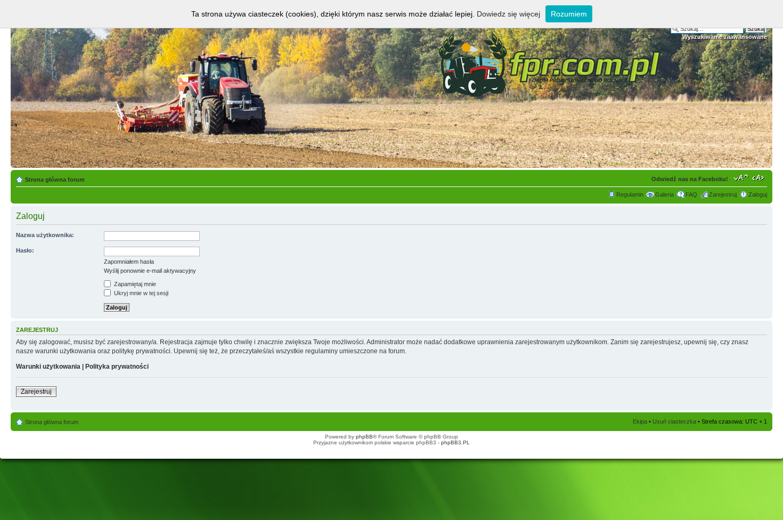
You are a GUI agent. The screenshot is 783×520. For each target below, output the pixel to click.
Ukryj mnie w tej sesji (140, 293)
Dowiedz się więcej (508, 14)
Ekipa (640, 421)
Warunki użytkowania (48, 366)
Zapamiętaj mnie (134, 284)
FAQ (691, 194)
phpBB (364, 437)
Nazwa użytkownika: (45, 235)
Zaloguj (757, 194)
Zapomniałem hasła (129, 261)
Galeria (664, 194)
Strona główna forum (55, 179)
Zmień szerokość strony (759, 177)
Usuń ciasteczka (674, 421)
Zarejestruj (723, 194)
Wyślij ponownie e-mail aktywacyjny (150, 270)
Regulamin (629, 194)
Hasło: (25, 250)
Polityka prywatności (117, 366)
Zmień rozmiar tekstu (741, 177)
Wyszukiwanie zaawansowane (724, 37)
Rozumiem (569, 14)
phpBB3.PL (455, 442)
